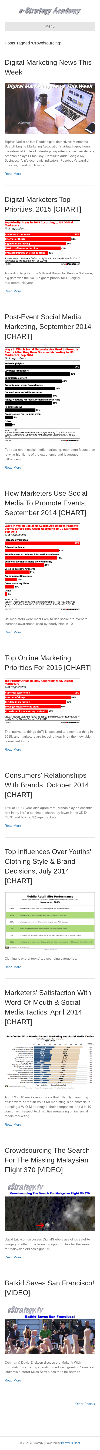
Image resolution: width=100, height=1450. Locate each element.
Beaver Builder (70, 1443)
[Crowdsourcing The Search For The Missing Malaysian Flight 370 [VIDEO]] (50, 1205)
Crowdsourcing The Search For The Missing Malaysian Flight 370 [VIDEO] (47, 1160)
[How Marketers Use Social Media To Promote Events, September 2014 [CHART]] (42, 567)
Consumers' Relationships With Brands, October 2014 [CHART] (47, 785)
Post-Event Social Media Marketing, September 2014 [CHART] (48, 326)
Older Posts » (85, 1404)
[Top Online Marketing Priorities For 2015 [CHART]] (42, 701)
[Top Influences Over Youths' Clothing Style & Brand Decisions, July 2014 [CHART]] (50, 920)
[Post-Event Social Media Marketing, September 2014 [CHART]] (42, 394)
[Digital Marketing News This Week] (50, 108)
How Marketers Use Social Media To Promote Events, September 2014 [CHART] (46, 503)
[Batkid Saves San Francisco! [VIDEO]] (50, 1329)
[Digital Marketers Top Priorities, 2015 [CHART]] (42, 242)
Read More (13, 173)
